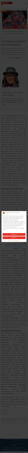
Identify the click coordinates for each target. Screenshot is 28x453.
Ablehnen (14, 237)
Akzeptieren (14, 234)
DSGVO (10, 240)
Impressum (17, 240)
